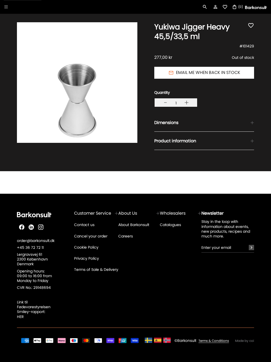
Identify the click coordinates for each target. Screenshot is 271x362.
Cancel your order (90, 236)
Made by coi (244, 341)
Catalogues (170, 224)
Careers (125, 236)
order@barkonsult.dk (36, 240)
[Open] (6, 7)
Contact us (84, 224)
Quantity (162, 92)
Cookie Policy (86, 247)
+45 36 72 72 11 (30, 247)
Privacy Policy (86, 258)
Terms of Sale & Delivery (96, 269)
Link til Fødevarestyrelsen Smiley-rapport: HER (34, 309)
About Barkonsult (133, 224)
